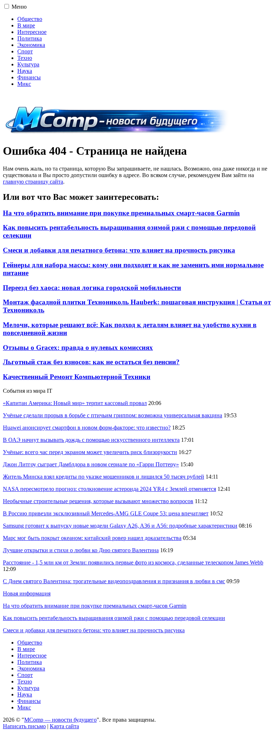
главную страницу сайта (33, 182)
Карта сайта (64, 726)
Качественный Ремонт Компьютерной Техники (76, 377)
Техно (24, 58)
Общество (29, 19)
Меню (19, 7)
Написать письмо (24, 726)
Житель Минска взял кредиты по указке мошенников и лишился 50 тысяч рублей (103, 477)
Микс (24, 84)
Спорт (25, 51)
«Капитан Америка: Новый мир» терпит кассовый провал (75, 403)
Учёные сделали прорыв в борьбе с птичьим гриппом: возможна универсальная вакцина (112, 415)
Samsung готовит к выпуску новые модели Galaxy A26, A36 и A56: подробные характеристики (120, 526)
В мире (26, 25)
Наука (24, 71)
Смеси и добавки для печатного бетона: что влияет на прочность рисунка (119, 250)
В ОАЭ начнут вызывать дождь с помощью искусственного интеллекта (91, 440)
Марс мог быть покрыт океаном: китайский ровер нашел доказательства (92, 538)
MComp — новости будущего (60, 720)
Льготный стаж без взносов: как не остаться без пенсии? (91, 362)
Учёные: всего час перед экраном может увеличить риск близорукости (90, 452)
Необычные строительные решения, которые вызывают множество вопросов (98, 501)
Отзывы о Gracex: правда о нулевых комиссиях (78, 347)
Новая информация (26, 593)
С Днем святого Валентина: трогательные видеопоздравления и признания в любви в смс (114, 581)
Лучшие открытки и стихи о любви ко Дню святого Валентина (81, 550)
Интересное (32, 32)
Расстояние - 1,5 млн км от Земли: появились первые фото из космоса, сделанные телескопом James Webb (133, 562)
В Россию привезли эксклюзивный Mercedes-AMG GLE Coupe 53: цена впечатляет (105, 513)
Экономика (31, 45)
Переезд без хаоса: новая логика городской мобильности (92, 287)
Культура (28, 64)
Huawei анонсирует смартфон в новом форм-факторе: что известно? (87, 428)
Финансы (29, 77)
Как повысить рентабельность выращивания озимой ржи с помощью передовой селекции (114, 618)
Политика (29, 38)
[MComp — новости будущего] (117, 133)
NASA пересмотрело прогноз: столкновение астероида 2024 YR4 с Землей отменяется (109, 489)
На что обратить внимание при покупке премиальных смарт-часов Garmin (121, 213)
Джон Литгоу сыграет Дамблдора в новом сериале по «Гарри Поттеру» (91, 464)
